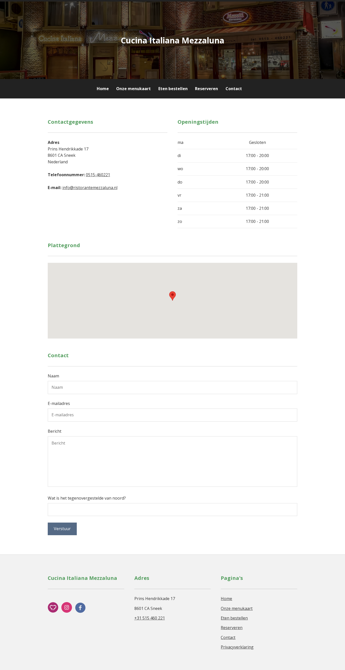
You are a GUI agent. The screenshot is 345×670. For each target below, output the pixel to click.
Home (103, 88)
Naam (53, 376)
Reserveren (206, 88)
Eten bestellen (173, 88)
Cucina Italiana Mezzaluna (172, 40)
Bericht (54, 431)
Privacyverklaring (237, 647)
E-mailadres (59, 403)
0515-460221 (98, 174)
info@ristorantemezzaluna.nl (89, 187)
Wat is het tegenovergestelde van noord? (87, 498)
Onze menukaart (133, 88)
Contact (234, 88)
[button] (172, 296)
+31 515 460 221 (149, 618)
